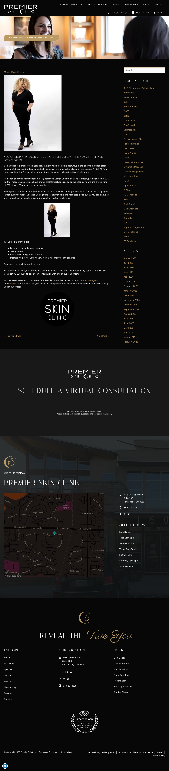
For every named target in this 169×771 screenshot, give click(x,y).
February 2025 (131, 342)
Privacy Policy (109, 752)
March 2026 (129, 281)
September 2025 (132, 309)
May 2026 (128, 272)
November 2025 (132, 300)
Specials (128, 218)
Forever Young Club (133, 139)
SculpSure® (129, 204)
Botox (126, 116)
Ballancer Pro (130, 97)
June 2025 (129, 323)
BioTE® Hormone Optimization (139, 88)
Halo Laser (129, 148)
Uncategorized (131, 232)
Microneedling (131, 176)
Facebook (82, 280)
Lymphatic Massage (133, 167)
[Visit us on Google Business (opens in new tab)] (161, 12)
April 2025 (129, 332)
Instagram (93, 280)
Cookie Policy (158, 755)
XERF (126, 236)
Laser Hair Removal (133, 162)
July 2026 (128, 263)
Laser (126, 157)
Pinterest (12, 283)
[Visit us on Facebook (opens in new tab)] (154, 12)
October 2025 (130, 304)
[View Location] (108, 12)
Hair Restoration (131, 144)
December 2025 (132, 295)
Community (129, 120)
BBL (125, 102)
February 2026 (131, 286)
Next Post (103, 336)
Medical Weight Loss (14, 72)
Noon (126, 181)
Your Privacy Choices (153, 752)
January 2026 (130, 291)
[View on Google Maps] (54, 535)
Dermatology (130, 130)
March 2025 (129, 337)
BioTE (126, 111)
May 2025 (128, 328)
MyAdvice (68, 752)
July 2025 (128, 318)
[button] (66, 5)
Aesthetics (129, 92)
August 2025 (130, 314)
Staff (126, 222)
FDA (41, 179)
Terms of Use (124, 752)
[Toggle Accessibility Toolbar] (5, 766)
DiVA (126, 134)
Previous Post (12, 336)
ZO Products (130, 241)
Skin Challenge (131, 209)
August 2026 (130, 258)
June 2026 (129, 267)
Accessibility (94, 752)
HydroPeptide (130, 153)
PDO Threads (130, 195)
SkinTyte (128, 213)
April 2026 (129, 277)
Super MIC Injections (134, 227)
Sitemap (137, 752)
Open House (130, 185)
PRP (126, 199)
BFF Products (130, 106)
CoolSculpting (130, 125)
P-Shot (127, 190)
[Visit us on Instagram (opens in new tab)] (158, 12)
